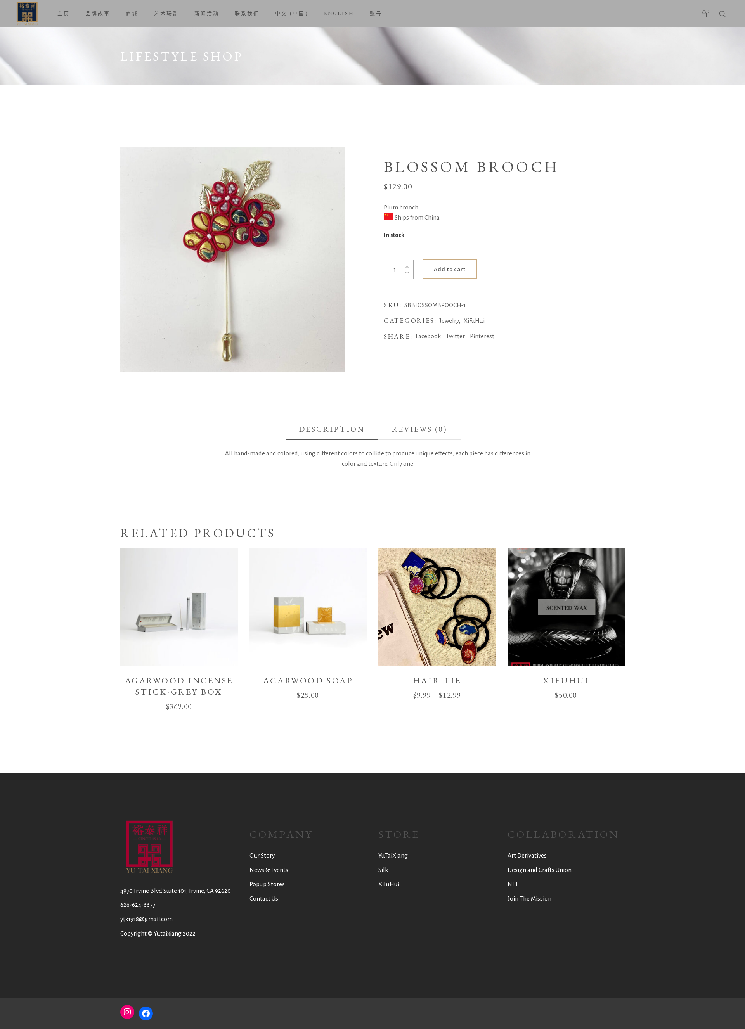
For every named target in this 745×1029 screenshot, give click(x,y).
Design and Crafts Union (540, 869)
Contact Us (263, 898)
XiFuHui (474, 320)
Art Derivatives (527, 855)
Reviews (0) (419, 429)
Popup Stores (267, 884)
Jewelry (449, 320)
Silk (383, 869)
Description (332, 429)
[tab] (332, 429)
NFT (513, 884)
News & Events (268, 869)
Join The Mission (529, 898)
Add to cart (450, 269)
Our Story (262, 855)
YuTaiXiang (393, 855)
